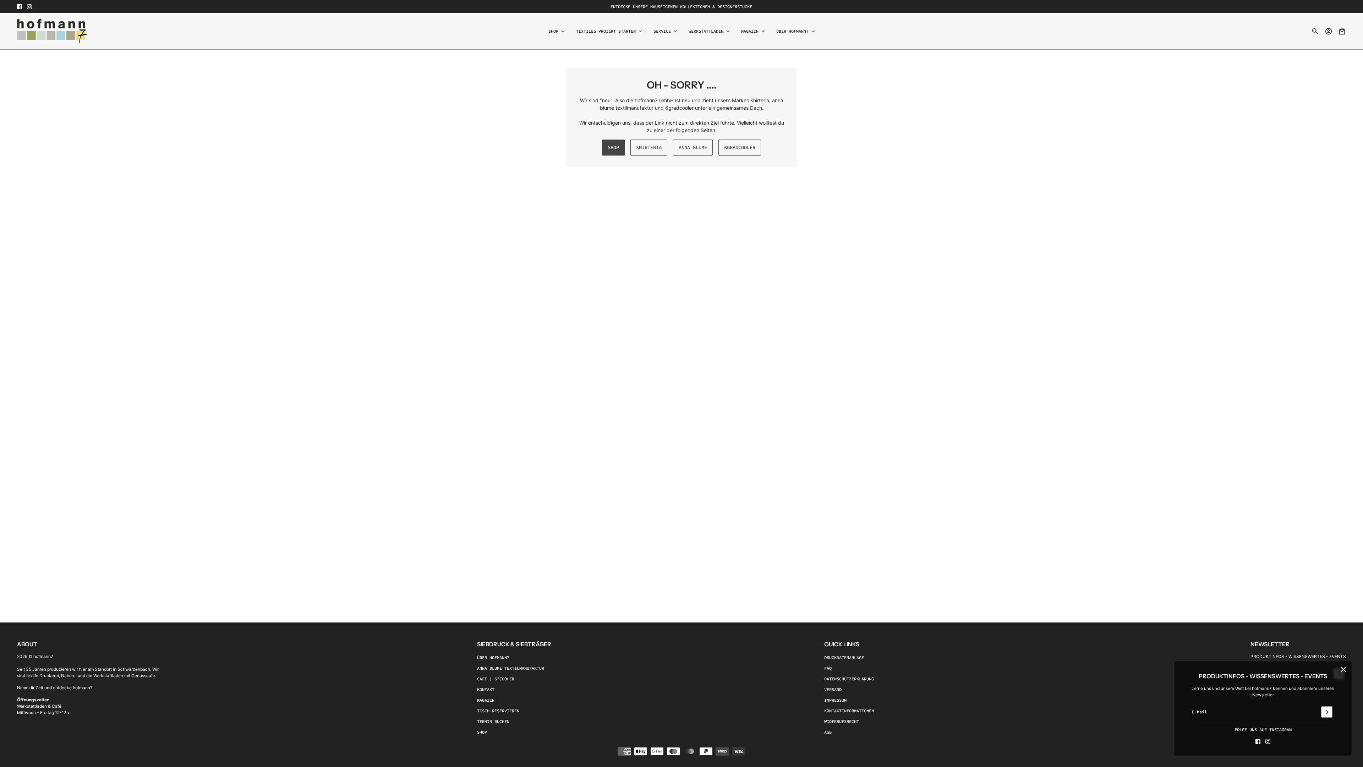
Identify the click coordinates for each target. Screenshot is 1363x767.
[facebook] (19, 7)
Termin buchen (493, 721)
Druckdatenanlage (844, 657)
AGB (828, 732)
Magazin (485, 700)
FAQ (828, 668)
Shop (482, 732)
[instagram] (29, 7)
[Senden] (1326, 712)
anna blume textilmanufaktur (510, 668)
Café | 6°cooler (495, 678)
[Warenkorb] (1342, 31)
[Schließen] (1343, 669)
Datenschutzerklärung (849, 678)
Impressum (835, 700)
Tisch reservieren (498, 710)
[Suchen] (1315, 31)
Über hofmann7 (493, 657)
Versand (833, 689)
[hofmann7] (52, 31)
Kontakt (485, 689)
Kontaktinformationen (849, 710)
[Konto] (1328, 31)
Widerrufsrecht (841, 721)
